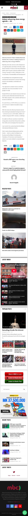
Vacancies (8, 1)
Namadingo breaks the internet (12, 330)
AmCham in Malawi (14, 450)
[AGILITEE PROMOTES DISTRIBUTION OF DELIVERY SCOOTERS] (8, 359)
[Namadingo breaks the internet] (14, 320)
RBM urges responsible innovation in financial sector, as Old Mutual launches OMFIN (18, 425)
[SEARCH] (24, 389)
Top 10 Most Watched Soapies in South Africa (20, 364)
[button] (24, 512)
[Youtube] (20, 506)
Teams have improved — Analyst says (16, 458)
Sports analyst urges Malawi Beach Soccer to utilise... (7, 351)
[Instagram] (16, 506)
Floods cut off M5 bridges (8, 230)
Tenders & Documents (15, 1)
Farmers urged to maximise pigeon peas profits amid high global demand (14, 169)
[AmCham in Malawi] (5, 452)
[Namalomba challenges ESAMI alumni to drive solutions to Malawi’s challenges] (5, 435)
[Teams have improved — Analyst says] (5, 459)
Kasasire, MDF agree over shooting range (14, 160)
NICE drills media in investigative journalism (13, 250)
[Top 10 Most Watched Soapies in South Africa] (20, 359)
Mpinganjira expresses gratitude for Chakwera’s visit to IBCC (11, 209)
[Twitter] (12, 506)
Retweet (13, 475)
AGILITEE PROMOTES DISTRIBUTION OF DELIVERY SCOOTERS (7, 365)
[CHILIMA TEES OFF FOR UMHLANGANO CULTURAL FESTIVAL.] (20, 344)
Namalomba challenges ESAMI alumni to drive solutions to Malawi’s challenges (17, 434)
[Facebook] (8, 506)
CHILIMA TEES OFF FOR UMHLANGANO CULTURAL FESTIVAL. (19, 351)
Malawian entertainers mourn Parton (17, 442)
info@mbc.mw (16, 501)
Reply (9, 475)
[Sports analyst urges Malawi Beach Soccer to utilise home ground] (8, 344)
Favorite (18, 475)
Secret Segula (6, 23)
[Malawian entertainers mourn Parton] (5, 444)
